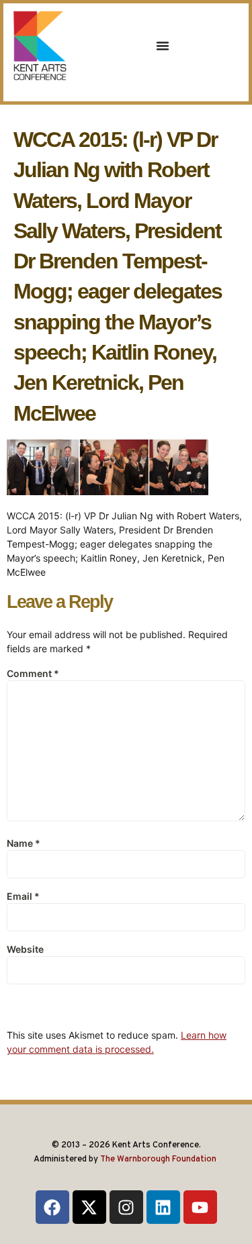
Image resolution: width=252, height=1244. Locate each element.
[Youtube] (200, 1207)
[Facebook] (52, 1207)
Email (23, 896)
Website (25, 949)
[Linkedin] (163, 1207)
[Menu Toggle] (162, 45)
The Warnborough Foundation (158, 1159)
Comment (33, 673)
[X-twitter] (89, 1207)
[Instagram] (126, 1207)
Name (23, 843)
